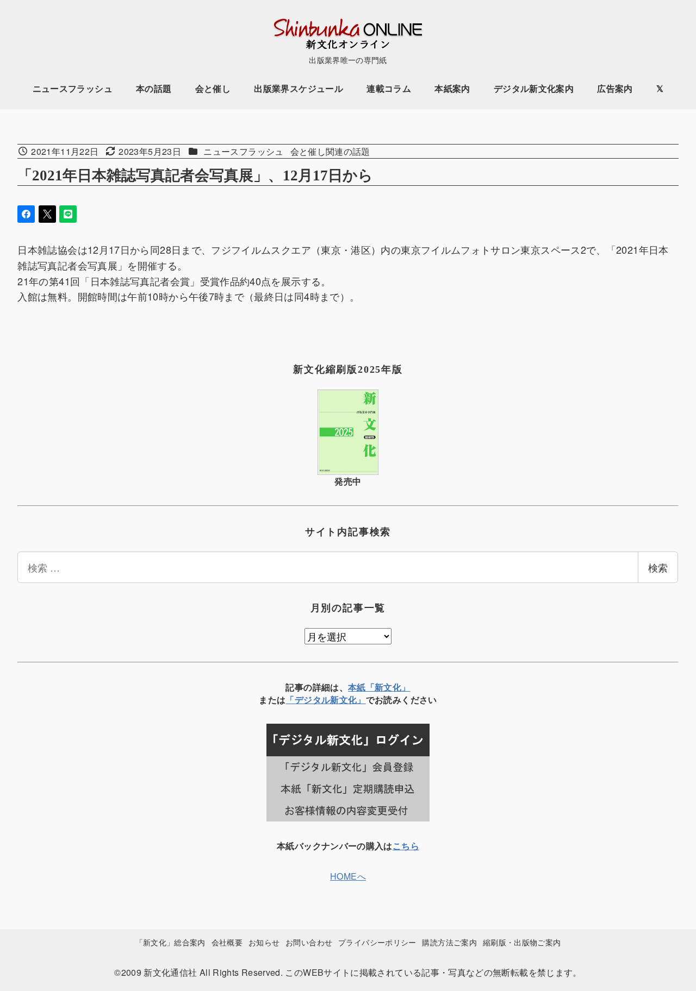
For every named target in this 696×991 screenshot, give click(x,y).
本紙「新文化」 (379, 687)
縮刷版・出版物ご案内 (522, 942)
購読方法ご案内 (449, 942)
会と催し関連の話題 (330, 151)
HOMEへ (348, 876)
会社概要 (227, 942)
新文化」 (347, 699)
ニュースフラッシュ (243, 151)
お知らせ (263, 942)
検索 (658, 567)
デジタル (312, 699)
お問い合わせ (308, 942)
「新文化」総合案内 (170, 942)
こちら (406, 845)
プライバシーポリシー (377, 942)
